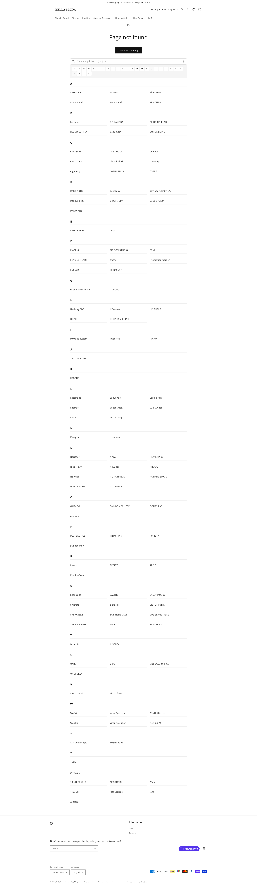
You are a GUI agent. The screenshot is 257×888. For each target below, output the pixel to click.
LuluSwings (156, 407)
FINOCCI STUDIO (119, 250)
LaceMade (75, 397)
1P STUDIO (116, 781)
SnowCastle (76, 614)
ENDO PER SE (77, 230)
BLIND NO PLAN (158, 122)
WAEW (73, 712)
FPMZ (153, 250)
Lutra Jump (116, 417)
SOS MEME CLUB (119, 614)
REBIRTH (115, 565)
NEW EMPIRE (156, 456)
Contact (132, 833)
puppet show (77, 545)
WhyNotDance (157, 712)
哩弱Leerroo (116, 791)
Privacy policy (103, 882)
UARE (73, 663)
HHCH (73, 319)
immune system (78, 338)
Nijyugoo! (115, 466)
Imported (115, 338)
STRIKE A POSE (78, 624)
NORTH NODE (77, 486)
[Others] (89, 73)
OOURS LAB (156, 506)
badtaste (75, 122)
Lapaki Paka (156, 397)
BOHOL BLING (157, 131)
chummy (154, 161)
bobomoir (115, 131)
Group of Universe (80, 289)
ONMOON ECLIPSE (120, 506)
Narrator (75, 456)
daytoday (115, 190)
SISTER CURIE (157, 604)
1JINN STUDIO (78, 781)
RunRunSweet (78, 575)
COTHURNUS (117, 171)
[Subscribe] (95, 848)
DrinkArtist (76, 210)
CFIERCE (154, 151)
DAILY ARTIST (77, 190)
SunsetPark (156, 624)
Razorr (73, 565)
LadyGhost (115, 397)
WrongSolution (118, 722)
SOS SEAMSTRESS (159, 614)
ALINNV (114, 92)
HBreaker (115, 309)
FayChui (74, 250)
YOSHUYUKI (116, 742)
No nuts (74, 476)
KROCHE (74, 378)
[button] (103, 18)
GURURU (115, 289)
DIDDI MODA (116, 200)
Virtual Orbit (77, 693)
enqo (113, 230)
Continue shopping (128, 50)
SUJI (112, 624)
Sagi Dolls (75, 594)
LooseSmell (116, 407)
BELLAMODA (116, 122)
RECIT (153, 565)
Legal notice (142, 882)
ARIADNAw (155, 102)
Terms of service (118, 882)
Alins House (156, 92)
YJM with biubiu (78, 742)
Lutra (73, 417)
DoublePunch (157, 200)
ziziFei (73, 762)
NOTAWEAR (116, 486)
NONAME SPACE (158, 476)
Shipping (131, 882)
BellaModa (60, 882)
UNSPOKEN (76, 673)
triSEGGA (115, 644)
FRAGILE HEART (78, 259)
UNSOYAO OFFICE (159, 663)
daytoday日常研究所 (160, 190)
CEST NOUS (116, 151)
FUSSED (74, 269)
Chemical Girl (117, 161)
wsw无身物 (155, 722)
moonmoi (115, 437)
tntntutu (75, 644)
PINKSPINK (116, 535)
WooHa (74, 722)
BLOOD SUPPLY (78, 131)
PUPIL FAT (155, 535)
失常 (152, 791)
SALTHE (114, 594)
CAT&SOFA (76, 151)
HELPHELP (155, 309)
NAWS (113, 456)
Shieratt (74, 604)
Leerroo (74, 407)
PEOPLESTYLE (77, 535)
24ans (153, 781)
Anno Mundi (76, 102)
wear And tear (117, 712)
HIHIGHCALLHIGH (119, 319)
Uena (113, 663)
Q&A (131, 828)
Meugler (74, 437)
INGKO (153, 338)
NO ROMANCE (117, 476)
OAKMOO (75, 506)
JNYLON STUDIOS (80, 358)
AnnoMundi (116, 102)
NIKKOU (154, 466)
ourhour (74, 516)
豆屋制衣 (74, 801)
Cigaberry (75, 171)
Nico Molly (76, 466)
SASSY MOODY (157, 594)
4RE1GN (74, 791)
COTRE (153, 171)
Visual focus (116, 693)
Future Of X (116, 269)
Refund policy (89, 882)
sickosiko (115, 604)
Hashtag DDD (77, 309)
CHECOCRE (76, 161)
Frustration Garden (160, 259)
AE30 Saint (76, 92)
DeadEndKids (77, 200)
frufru (113, 259)
